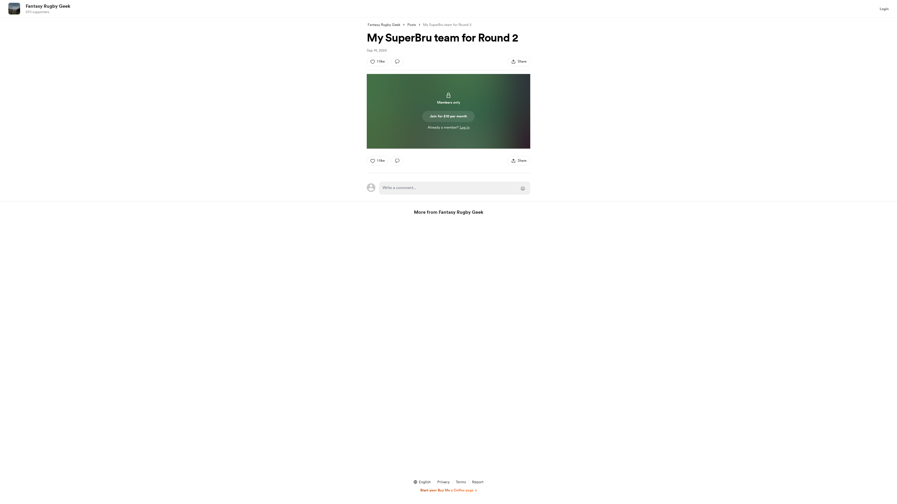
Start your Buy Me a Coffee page (446, 490)
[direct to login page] (454, 188)
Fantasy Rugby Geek (48, 6)
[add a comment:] (397, 61)
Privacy (443, 482)
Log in (465, 127)
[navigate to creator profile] (14, 8)
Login (884, 9)
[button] (422, 482)
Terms (461, 482)
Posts (411, 25)
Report (477, 482)
